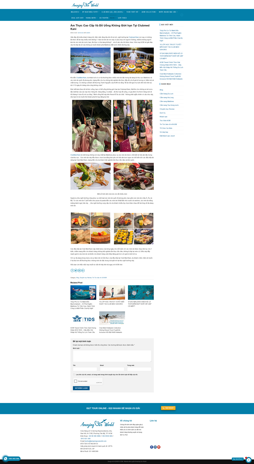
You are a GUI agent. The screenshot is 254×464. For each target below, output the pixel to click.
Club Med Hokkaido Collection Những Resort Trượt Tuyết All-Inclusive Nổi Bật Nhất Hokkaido (171, 76)
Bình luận (76, 348)
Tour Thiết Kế (132, 12)
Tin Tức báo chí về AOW (99, 277)
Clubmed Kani (134, 37)
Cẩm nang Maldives (167, 101)
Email (102, 365)
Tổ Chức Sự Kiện (166, 128)
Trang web (130, 365)
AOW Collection (149, 12)
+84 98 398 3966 (94, 436)
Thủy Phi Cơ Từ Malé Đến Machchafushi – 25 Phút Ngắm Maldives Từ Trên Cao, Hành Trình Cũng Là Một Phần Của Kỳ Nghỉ (171, 36)
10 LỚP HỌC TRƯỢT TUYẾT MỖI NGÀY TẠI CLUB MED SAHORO (170, 47)
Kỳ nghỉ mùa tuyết (90, 12)
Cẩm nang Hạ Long (167, 97)
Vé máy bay (164, 132)
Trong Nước (91, 18)
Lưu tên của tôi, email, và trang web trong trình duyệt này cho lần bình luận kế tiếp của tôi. (107, 374)
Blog (112, 18)
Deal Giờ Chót (77, 18)
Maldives (75, 12)
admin (88, 32)
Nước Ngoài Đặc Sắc (167, 12)
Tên (74, 365)
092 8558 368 (107, 436)
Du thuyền (104, 18)
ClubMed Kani (81, 77)
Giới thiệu (122, 18)
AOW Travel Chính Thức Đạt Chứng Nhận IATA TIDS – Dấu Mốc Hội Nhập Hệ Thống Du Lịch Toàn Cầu (171, 66)
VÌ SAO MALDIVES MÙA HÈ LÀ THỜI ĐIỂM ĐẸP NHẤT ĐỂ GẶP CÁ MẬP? (171, 55)
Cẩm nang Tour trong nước (169, 105)
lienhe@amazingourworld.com (95, 441)
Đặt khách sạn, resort (167, 136)
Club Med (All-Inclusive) (112, 12)
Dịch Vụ (162, 113)
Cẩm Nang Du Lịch (166, 94)
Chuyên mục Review (85, 277)
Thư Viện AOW (165, 120)
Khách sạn (163, 117)
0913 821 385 (85, 438)
